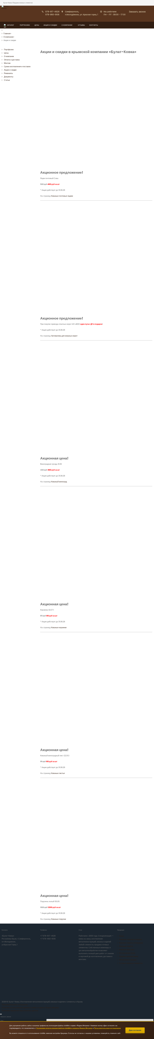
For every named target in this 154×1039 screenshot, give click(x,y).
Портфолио (25, 25)
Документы (8, 76)
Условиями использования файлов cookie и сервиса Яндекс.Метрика (64, 1028)
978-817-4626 (52, 11)
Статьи (7, 80)
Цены (36, 25)
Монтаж (7, 63)
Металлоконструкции (128, 960)
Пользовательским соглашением (107, 1028)
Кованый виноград (59, 481)
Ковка (121, 936)
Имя (2, 1020)
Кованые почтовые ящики (62, 196)
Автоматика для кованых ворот (64, 336)
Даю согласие (135, 1030)
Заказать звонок (137, 11)
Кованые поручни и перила (130, 939)
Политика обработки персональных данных (20, 1010)
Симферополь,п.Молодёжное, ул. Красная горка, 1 (81, 13)
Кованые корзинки (59, 627)
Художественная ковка (128, 956)
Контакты (93, 25)
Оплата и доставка (12, 59)
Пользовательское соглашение (15, 1004)
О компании (67, 25)
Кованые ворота (126, 946)
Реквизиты (8, 73)
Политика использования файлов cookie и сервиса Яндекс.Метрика (30, 1007)
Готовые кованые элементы (131, 963)
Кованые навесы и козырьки (131, 943)
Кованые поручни (58, 919)
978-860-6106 (52, 14)
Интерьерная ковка (127, 953)
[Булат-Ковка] (8, 13)
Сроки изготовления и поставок (17, 66)
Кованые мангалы (126, 949)
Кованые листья (58, 773)
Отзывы (81, 25)
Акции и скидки (50, 25)
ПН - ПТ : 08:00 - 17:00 (114, 14)
